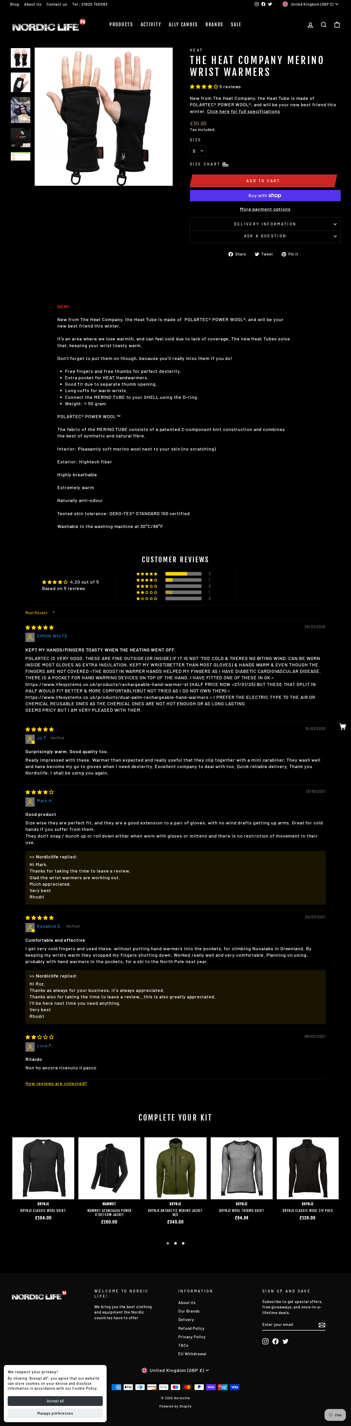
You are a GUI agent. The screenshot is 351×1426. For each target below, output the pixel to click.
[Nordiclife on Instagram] (265, 1341)
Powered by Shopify (175, 1406)
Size (196, 140)
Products (121, 24)
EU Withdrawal (192, 1353)
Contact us (57, 4)
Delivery (186, 1319)
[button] (204, 86)
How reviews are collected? (56, 1083)
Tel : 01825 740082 (90, 4)
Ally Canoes (183, 24)
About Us (32, 4)
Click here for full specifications (243, 111)
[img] (39, 627)
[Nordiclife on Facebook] (275, 1341)
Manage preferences (55, 1413)
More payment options (265, 209)
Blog (14, 4)
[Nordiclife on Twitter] (285, 1341)
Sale (236, 24)
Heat (196, 50)
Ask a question (265, 236)
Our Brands (189, 1311)
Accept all (55, 1401)
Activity (151, 24)
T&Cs (183, 1345)
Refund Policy (191, 1328)
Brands (214, 24)
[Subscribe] (322, 1325)
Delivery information (265, 224)
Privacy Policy (192, 1336)
